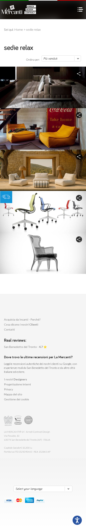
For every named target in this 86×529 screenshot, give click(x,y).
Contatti (9, 329)
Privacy (8, 389)
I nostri (15, 379)
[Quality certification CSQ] (18, 421)
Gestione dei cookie (16, 399)
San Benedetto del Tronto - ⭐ (25, 346)
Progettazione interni (17, 384)
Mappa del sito (13, 394)
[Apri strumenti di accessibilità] (77, 520)
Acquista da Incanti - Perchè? (22, 319)
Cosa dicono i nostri (21, 324)
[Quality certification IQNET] (28, 421)
